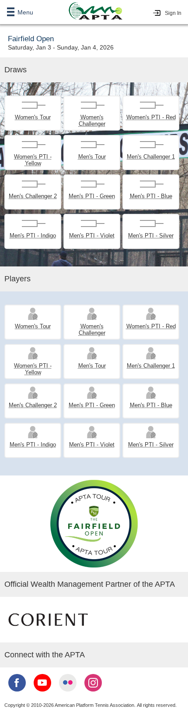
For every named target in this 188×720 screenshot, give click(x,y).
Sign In (173, 13)
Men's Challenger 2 (33, 196)
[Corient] (48, 636)
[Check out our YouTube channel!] (42, 692)
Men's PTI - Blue (151, 196)
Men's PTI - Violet (92, 235)
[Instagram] (93, 692)
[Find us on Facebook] (17, 692)
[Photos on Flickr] (67, 692)
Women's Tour (33, 117)
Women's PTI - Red (151, 117)
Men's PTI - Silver (151, 235)
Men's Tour (92, 156)
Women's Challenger (92, 120)
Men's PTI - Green (92, 196)
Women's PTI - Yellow (33, 160)
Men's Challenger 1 (151, 156)
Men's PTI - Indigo (33, 235)
